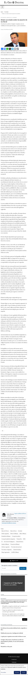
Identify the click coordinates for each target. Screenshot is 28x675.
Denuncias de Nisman (15, 544)
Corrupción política (16, 536)
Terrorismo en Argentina (7, 549)
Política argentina (5, 533)
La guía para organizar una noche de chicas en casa (13, 636)
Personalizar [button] (3, 672)
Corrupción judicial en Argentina (8, 539)
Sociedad (6, 12)
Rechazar (17, 672)
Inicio (2, 12)
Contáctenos (14, 659)
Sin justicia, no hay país (6, 646)
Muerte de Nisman (14, 533)
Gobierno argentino (6, 547)
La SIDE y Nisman (15, 552)
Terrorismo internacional (16, 547)
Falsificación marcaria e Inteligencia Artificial (12, 633)
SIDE (24, 539)
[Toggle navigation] (2, 7)
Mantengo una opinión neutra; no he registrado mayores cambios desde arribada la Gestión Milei (13, 615)
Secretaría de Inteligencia (9, 541)
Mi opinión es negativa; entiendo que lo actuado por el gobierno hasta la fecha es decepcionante (14, 607)
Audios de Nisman (5, 544)
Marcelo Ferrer (13, 531)
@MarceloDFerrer (22, 513)
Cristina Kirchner (19, 541)
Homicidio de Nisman (6, 536)
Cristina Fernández (17, 549)
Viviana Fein (19, 539)
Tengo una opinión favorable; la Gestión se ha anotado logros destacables (12, 611)
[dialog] (14, 669)
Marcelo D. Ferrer (5, 531)
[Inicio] (14, 2)
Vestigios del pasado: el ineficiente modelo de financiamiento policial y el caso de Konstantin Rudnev (12, 641)
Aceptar (23, 672)
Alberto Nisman (23, 533)
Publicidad (14, 662)
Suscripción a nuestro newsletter (9, 565)
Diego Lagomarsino (6, 552)
